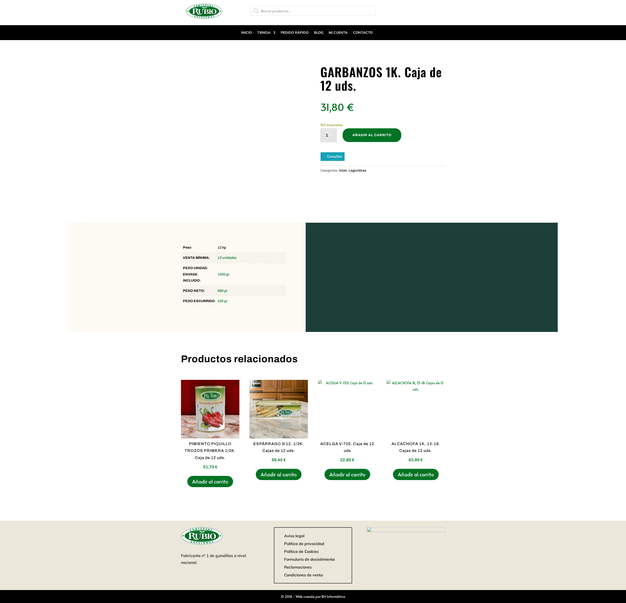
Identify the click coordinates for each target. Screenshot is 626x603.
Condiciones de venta (303, 574)
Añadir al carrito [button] (210, 481)
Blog (318, 32)
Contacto (363, 32)
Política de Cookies (301, 551)
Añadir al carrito (371, 135)
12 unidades (227, 258)
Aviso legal (294, 535)
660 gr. (223, 291)
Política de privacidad (304, 543)
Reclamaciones (298, 567)
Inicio (246, 32)
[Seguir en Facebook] (441, 10)
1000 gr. (224, 274)
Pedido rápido (295, 32)
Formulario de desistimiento (309, 559)
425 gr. (223, 301)
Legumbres (357, 170)
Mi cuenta (338, 32)
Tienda (263, 32)
